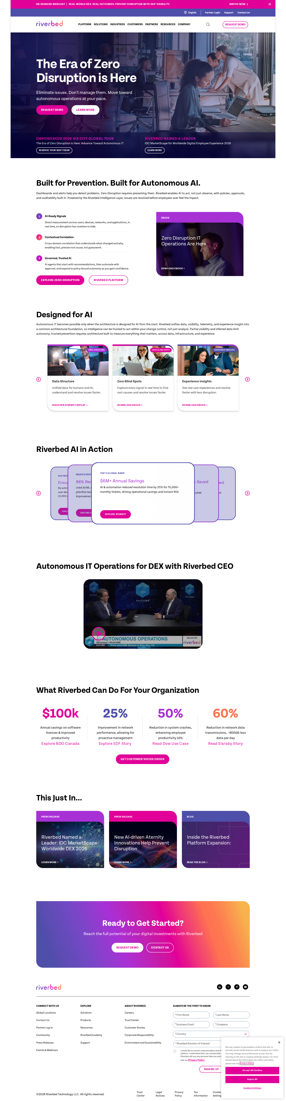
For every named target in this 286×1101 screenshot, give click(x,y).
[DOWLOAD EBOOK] (199, 244)
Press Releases (45, 1042)
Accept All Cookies (252, 1070)
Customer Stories (135, 1027)
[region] (252, 1067)
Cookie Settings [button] (218, 1094)
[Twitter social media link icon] (228, 987)
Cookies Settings (252, 1088)
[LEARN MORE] (196, 145)
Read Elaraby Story (225, 743)
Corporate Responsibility (139, 1035)
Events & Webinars (47, 1050)
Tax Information (201, 1094)
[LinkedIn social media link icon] (219, 987)
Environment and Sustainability (143, 1042)
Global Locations (46, 1012)
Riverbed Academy (91, 1035)
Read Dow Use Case (170, 743)
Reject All (252, 1079)
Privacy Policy (196, 1060)
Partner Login (212, 12)
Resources (86, 1027)
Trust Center (132, 1020)
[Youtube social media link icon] (245, 987)
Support (228, 12)
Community (43, 1035)
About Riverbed (135, 1006)
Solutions (86, 1012)
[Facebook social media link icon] (236, 987)
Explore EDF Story (115, 743)
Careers (129, 1012)
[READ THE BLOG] (216, 839)
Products (85, 1020)
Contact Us (244, 12)
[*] (191, 1011)
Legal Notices (160, 1094)
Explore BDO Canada (60, 743)
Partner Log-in (44, 1027)
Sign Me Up (211, 1069)
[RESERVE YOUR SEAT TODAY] (87, 145)
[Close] (279, 1042)
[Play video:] (98, 633)
